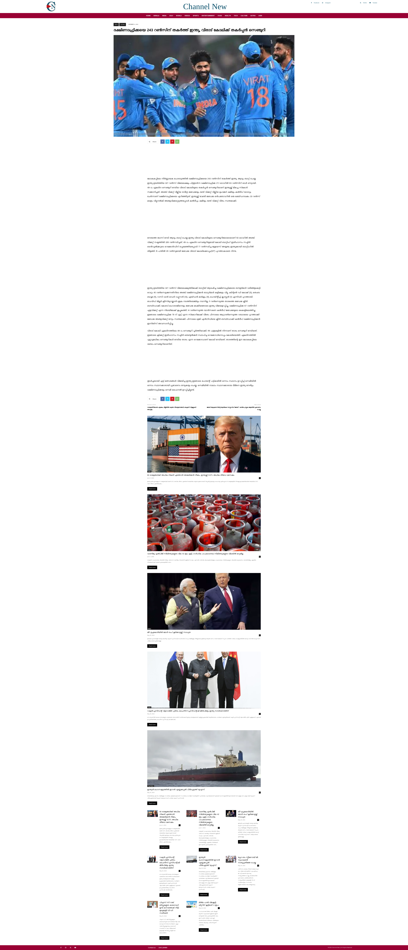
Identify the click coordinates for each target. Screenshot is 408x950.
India (149, 471)
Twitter (365, 3)
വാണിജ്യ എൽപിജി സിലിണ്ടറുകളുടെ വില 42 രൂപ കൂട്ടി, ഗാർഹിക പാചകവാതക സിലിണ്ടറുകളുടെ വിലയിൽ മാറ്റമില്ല (195, 554)
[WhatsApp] (177, 141)
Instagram (328, 3)
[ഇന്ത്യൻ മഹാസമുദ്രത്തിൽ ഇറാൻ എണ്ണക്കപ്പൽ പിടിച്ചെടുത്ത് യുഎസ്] (204, 758)
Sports (116, 24)
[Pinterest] (172, 141)
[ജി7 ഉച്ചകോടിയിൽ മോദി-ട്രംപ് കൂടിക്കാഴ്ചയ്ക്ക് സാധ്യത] (204, 601)
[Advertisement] (204, 162)
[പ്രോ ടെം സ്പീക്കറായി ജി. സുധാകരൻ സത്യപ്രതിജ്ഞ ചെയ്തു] (231, 859)
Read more (152, 489)
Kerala (228, 861)
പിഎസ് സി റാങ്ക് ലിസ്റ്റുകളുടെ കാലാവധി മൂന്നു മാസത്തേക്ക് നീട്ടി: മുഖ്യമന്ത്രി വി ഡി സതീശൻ (169, 907)
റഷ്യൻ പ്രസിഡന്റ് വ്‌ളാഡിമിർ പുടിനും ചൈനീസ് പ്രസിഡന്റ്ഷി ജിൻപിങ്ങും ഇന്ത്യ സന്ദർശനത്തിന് (188, 711)
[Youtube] (370, 2)
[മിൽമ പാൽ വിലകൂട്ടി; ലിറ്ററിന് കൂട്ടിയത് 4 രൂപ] (191, 904)
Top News (123, 24)
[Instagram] (322, 2)
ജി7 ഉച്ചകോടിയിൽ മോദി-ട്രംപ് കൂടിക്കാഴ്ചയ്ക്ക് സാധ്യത (169, 632)
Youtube (375, 3)
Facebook (316, 3)
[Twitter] (360, 2)
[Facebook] (311, 2)
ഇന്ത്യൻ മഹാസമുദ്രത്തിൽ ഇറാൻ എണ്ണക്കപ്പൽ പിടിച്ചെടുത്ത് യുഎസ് (176, 790)
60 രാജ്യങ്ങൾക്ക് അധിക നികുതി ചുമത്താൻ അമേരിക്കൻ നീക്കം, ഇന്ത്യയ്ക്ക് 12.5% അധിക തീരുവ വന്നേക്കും (190, 475)
